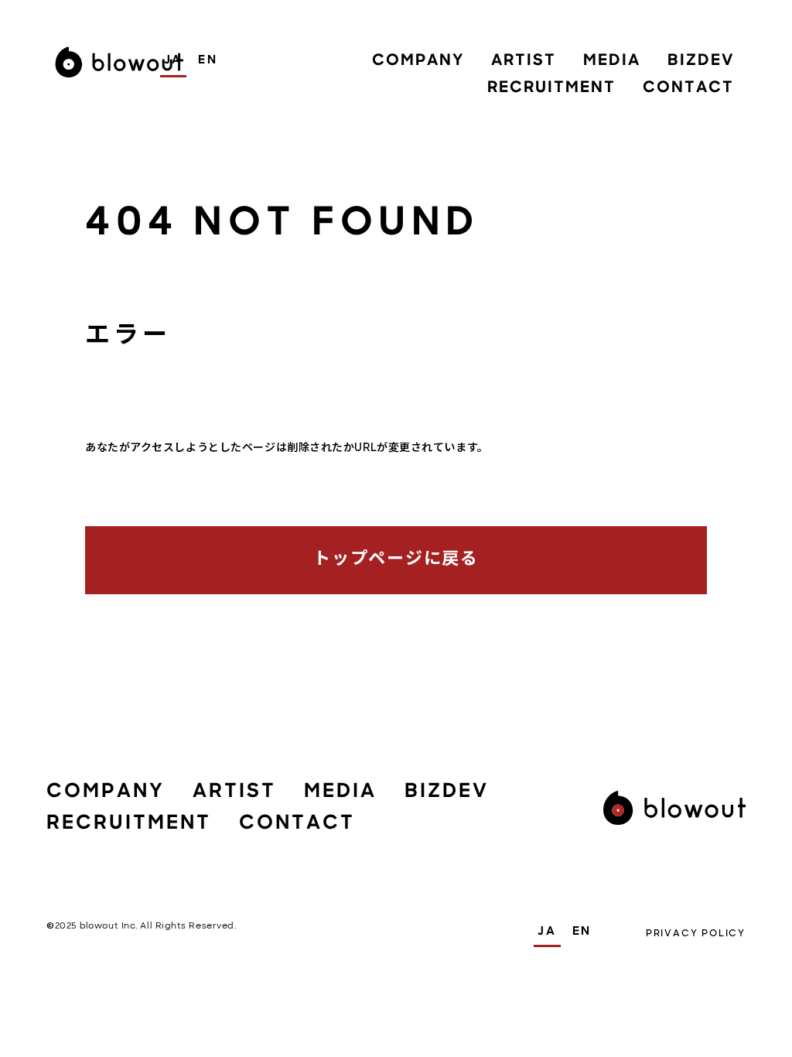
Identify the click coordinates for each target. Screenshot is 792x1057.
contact (688, 88)
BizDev (700, 61)
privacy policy (696, 933)
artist (523, 61)
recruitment (551, 88)
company (418, 61)
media (611, 61)
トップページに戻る (396, 560)
